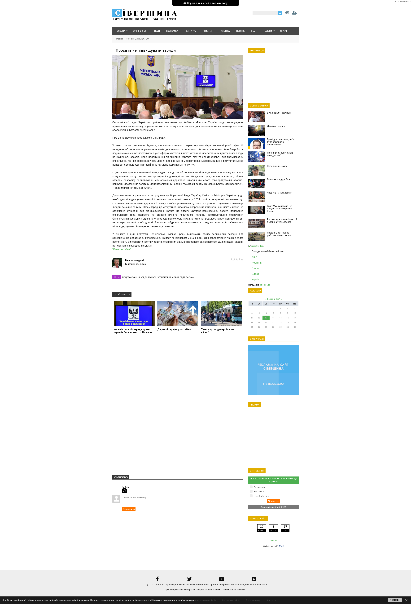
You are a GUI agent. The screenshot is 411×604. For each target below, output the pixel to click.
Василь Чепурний (134, 260)
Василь (273, 540)
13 (266, 318)
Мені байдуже (261, 496)
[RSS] (253, 580)
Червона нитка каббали (279, 192)
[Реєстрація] (294, 13)
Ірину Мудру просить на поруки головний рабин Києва (279, 208)
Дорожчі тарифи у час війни (174, 329)
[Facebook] (157, 580)
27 (266, 327)
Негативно (259, 491)
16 (287, 318)
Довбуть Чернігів (276, 126)
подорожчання (131, 277)
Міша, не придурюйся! (278, 179)
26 (259, 327)
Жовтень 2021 (273, 299)
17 (295, 318)
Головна (119, 38)
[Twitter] (189, 580)
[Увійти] (286, 13)
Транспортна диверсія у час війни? (218, 331)
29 (280, 327)
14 (273, 318)
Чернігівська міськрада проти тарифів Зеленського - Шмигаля (133, 331)
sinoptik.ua (265, 285)
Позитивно (259, 487)
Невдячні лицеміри (277, 166)
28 (273, 327)
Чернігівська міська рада (171, 277)
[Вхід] (124, 490)
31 (295, 327)
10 (295, 313)
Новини (129, 38)
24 (295, 322)
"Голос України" (121, 249)
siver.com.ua (222, 589)
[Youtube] (221, 580)
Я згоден (395, 600)
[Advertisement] (177, 373)
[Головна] (144, 19)
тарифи (190, 277)
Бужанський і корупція (279, 112)
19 (259, 322)
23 (287, 322)
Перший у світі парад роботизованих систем (279, 234)
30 (287, 327)
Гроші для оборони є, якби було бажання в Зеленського (280, 142)
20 (266, 322)
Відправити (129, 509)
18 (252, 322)
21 (273, 322)
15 (280, 318)
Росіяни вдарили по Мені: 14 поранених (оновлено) (282, 220)
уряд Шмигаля (149, 277)
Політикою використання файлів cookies (172, 600)
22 (280, 322)
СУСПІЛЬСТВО (142, 38)
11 (252, 318)
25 (252, 327)
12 (259, 318)
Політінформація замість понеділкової (280, 154)
